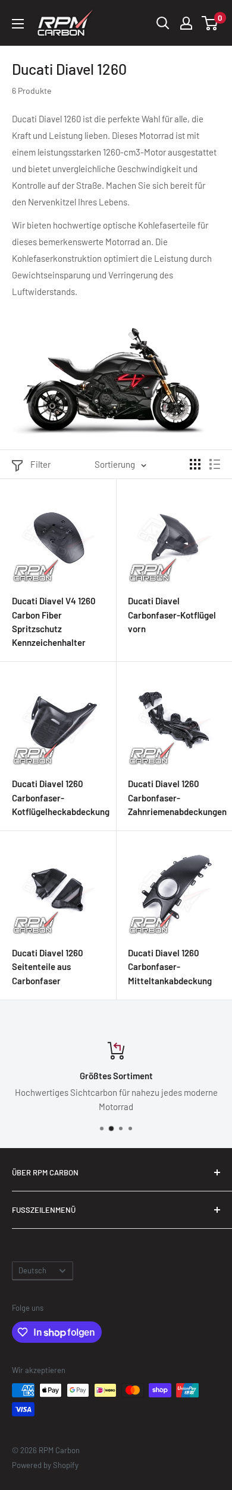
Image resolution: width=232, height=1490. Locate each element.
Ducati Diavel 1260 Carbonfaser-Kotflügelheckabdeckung (58, 797)
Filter (40, 464)
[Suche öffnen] (163, 23)
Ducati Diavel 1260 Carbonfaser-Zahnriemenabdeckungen (174, 797)
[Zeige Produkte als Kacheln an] (195, 464)
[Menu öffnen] (18, 23)
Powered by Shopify (45, 1465)
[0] (210, 23)
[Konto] (186, 23)
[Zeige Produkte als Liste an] (214, 464)
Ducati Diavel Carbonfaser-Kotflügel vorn (172, 614)
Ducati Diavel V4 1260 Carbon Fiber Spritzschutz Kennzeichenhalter (54, 621)
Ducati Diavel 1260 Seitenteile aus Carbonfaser (47, 966)
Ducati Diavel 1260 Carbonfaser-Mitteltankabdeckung (170, 966)
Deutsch (32, 1270)
